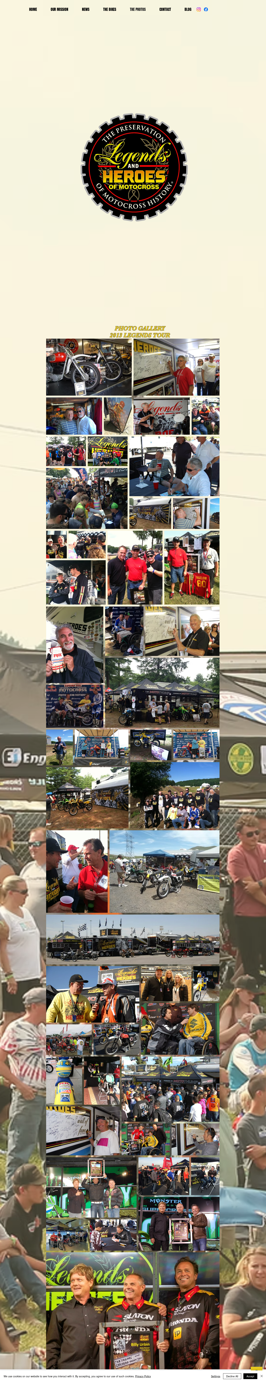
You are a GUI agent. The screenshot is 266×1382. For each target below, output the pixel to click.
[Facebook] (206, 9)
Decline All (232, 1376)
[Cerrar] (261, 1376)
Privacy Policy (143, 1376)
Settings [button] (215, 1376)
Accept (250, 1376)
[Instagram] (198, 9)
